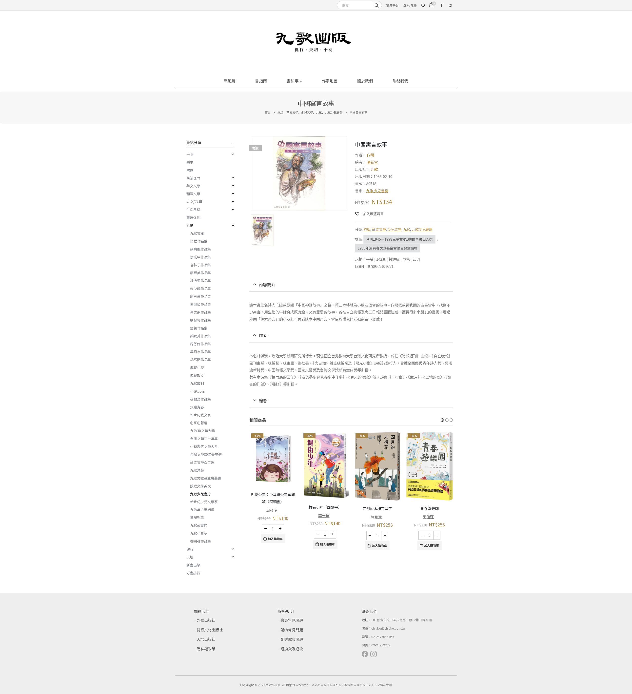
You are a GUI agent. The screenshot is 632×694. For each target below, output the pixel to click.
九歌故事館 (198, 525)
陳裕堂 (372, 162)
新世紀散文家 (200, 414)
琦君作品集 (198, 241)
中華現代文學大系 (204, 446)
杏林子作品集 (200, 264)
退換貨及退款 (292, 648)
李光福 (323, 515)
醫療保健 (193, 217)
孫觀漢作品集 (200, 399)
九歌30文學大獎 (202, 430)
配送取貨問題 (292, 639)
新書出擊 (193, 564)
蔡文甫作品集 (200, 312)
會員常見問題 (292, 620)
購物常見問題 (292, 629)
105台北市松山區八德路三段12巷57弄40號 (401, 619)
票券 (189, 170)
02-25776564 (380, 636)
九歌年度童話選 (202, 509)
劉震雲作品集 (200, 320)
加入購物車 (275, 539)
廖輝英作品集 (200, 272)
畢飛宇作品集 (200, 351)
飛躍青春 (197, 407)
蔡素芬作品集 (200, 335)
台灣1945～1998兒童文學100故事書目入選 (399, 239)
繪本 (189, 162)
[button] (442, 420)
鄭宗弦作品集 (200, 541)
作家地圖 (330, 81)
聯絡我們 (401, 81)
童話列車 (197, 517)
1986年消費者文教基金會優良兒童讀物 (387, 248)
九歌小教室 (198, 533)
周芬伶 (271, 510)
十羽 (189, 154)
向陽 (370, 154)
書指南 (261, 81)
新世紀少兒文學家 (204, 501)
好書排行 (193, 572)
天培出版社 (206, 639)
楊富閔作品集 (200, 359)
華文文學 (379, 229)
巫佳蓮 (428, 516)
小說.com (197, 391)
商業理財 (193, 177)
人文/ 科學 (194, 201)
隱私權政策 (206, 648)
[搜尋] (377, 5)
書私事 (292, 81)
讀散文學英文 (200, 485)
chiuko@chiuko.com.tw (388, 628)
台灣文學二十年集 (204, 438)
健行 (189, 549)
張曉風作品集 (200, 249)
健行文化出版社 (210, 629)
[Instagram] (450, 5)
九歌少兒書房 (377, 190)
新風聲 (230, 81)
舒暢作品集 (198, 328)
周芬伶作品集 (200, 343)
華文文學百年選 (202, 462)
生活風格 (193, 209)
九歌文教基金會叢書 (205, 478)
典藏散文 (197, 375)
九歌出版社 (206, 620)
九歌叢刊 (197, 383)
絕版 (366, 229)
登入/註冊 (410, 5)
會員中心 (392, 5)
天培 (189, 557)
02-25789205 (380, 645)
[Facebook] (441, 5)
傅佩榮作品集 (200, 304)
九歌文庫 (197, 233)
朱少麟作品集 (200, 288)
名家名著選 (198, 422)
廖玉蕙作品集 (200, 296)
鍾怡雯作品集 (200, 280)
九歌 (374, 169)
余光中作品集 (200, 256)
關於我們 (365, 81)
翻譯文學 (193, 193)
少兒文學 (394, 229)
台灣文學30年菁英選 (206, 454)
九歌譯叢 (197, 470)
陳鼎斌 (376, 517)
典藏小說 (197, 367)
